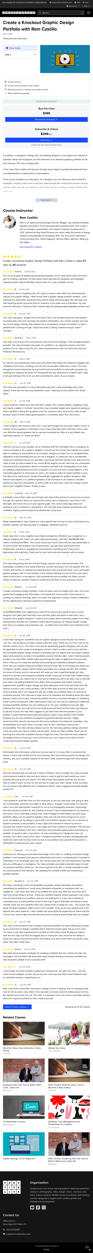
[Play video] (65, 59)
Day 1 (8, 54)
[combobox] (61, 13)
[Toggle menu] (88, 13)
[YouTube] (32, 1207)
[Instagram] (44, 1207)
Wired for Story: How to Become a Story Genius (22, 1049)
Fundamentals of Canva (14, 1121)
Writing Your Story (56, 1047)
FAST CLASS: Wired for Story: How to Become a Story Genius (66, 1086)
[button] (87, 1247)
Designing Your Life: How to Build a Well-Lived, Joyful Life (22, 1086)
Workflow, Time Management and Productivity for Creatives (64, 1123)
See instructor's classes (31, 246)
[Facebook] (38, 1207)
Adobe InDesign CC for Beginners (19, 1158)
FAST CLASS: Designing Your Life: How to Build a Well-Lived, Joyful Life (68, 1160)
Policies (47, 1249)
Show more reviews (16, 1006)
